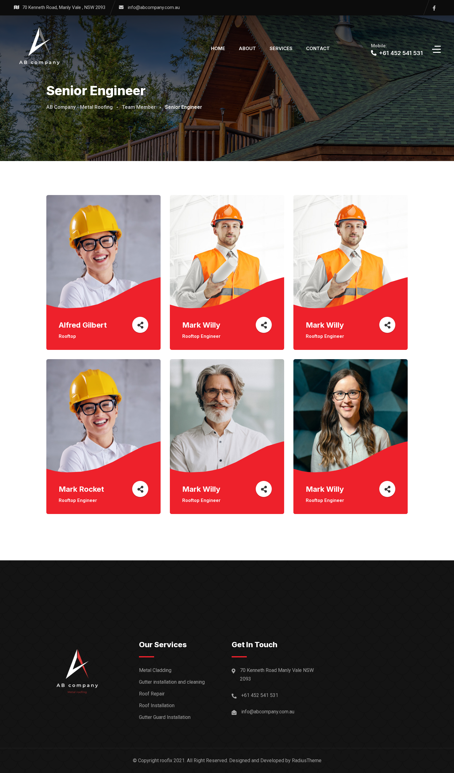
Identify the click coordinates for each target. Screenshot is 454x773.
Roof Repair (152, 694)
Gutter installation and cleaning (172, 682)
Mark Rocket (81, 489)
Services (281, 48)
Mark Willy (201, 325)
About (247, 48)
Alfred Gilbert (83, 325)
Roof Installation (156, 705)
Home (218, 48)
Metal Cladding (155, 670)
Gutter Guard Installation (165, 717)
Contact (318, 48)
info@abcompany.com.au (154, 7)
